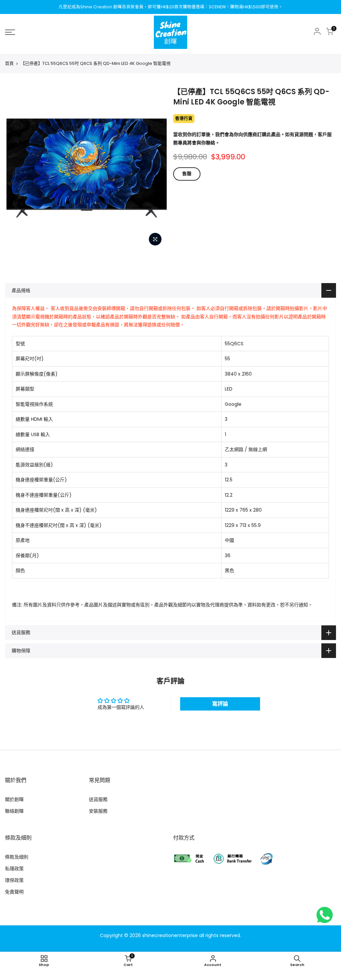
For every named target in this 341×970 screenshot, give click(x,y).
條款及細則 (16, 857)
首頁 (9, 64)
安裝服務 (98, 811)
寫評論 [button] (220, 704)
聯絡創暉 (14, 811)
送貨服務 (98, 799)
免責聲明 (14, 892)
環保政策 (14, 880)
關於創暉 (14, 799)
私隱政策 (14, 868)
